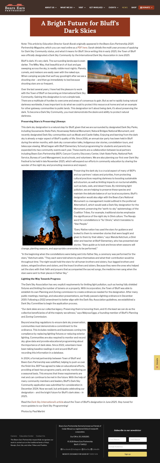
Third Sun (93, 454)
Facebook (66, 449)
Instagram (76, 449)
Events (112, 7)
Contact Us (40, 436)
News (125, 7)
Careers (14, 436)
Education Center (27, 436)
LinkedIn (95, 449)
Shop (133, 7)
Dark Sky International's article (47, 402)
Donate (146, 7)
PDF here (82, 47)
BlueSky (86, 449)
